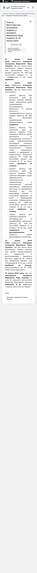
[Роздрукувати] (30, 21)
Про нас (12, 13)
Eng (6, 1)
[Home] (13, 7)
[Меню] (33, 7)
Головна (5, 13)
